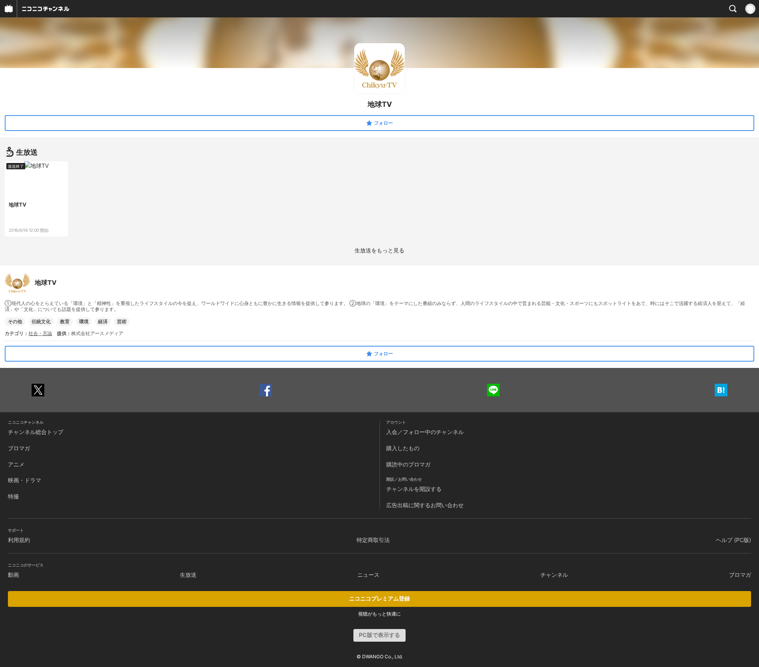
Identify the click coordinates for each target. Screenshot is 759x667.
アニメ (16, 464)
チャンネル (554, 574)
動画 (13, 574)
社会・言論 (40, 333)
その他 (15, 321)
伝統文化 (41, 321)
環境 (84, 321)
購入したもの (402, 448)
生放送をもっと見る (379, 250)
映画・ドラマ (24, 480)
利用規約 (19, 539)
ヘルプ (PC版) (733, 539)
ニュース (368, 574)
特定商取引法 (373, 539)
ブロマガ (19, 448)
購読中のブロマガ (408, 464)
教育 (65, 321)
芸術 (121, 321)
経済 (103, 321)
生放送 (188, 574)
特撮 (13, 496)
